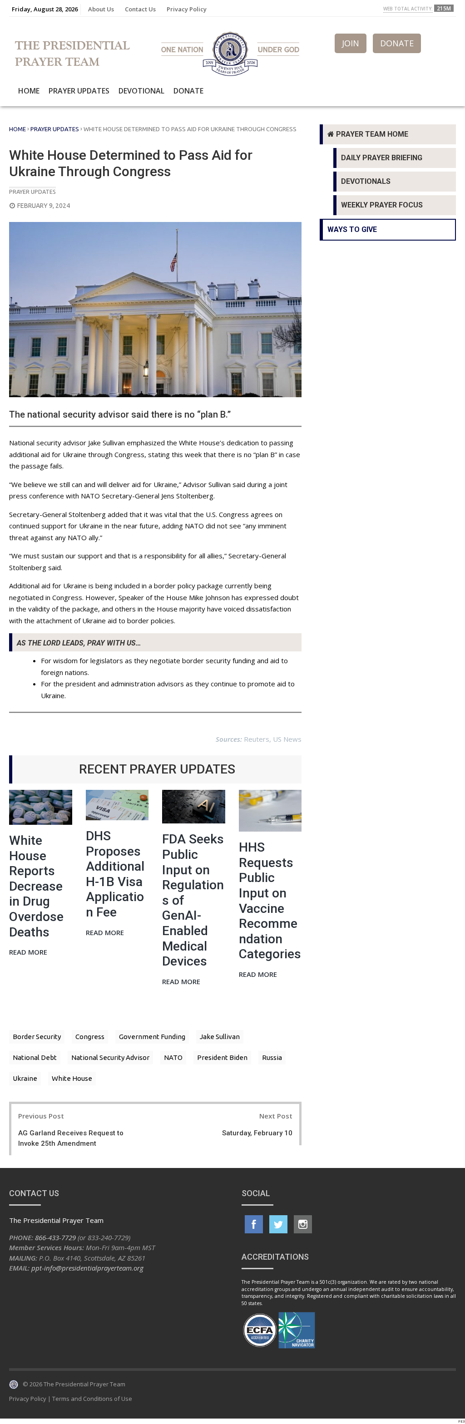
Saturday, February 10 (257, 1133)
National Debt (35, 1057)
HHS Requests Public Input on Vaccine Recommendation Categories (270, 900)
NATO (173, 1057)
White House (72, 1078)
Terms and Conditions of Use (92, 1398)
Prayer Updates (79, 91)
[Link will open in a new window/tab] (254, 1224)
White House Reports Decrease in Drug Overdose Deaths (36, 886)
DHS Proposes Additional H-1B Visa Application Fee (115, 874)
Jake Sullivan (220, 1036)
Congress (89, 1036)
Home (29, 91)
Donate (188, 91)
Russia (272, 1057)
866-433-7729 (55, 1237)
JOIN (350, 43)
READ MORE (28, 952)
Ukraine (25, 1078)
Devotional (141, 91)
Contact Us (140, 9)
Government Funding (152, 1036)
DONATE (397, 43)
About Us (101, 9)
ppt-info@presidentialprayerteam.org (87, 1267)
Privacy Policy (187, 9)
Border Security (37, 1036)
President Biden (222, 1057)
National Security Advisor (110, 1057)
